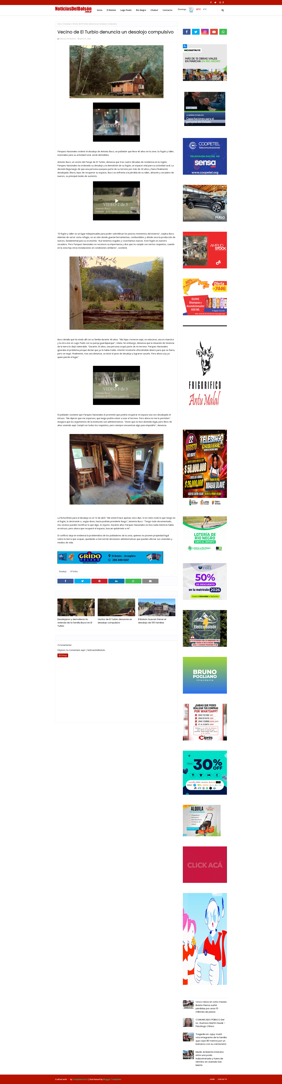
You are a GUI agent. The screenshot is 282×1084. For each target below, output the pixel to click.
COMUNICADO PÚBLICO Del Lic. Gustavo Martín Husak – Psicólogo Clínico (210, 1023)
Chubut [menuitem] (154, 10)
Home (212, 1079)
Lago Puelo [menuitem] (126, 10)
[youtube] (214, 32)
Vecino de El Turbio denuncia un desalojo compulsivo (115, 621)
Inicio (59, 24)
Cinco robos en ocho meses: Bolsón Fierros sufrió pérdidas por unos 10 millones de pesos (211, 1006)
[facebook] (211, 2)
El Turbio (74, 571)
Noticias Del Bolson (67, 38)
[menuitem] (192, 9)
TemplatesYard (80, 1079)
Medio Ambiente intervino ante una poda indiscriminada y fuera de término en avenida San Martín (210, 1058)
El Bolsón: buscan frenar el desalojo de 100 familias (152, 621)
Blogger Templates (112, 1079)
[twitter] (215, 2)
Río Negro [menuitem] (141, 10)
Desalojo (67, 24)
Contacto (222, 1079)
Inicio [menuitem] (99, 10)
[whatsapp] (223, 32)
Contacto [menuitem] (167, 10)
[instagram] (220, 2)
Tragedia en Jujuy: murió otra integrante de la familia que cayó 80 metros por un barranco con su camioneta (211, 1039)
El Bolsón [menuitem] (111, 10)
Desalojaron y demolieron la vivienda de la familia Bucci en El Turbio (74, 622)
